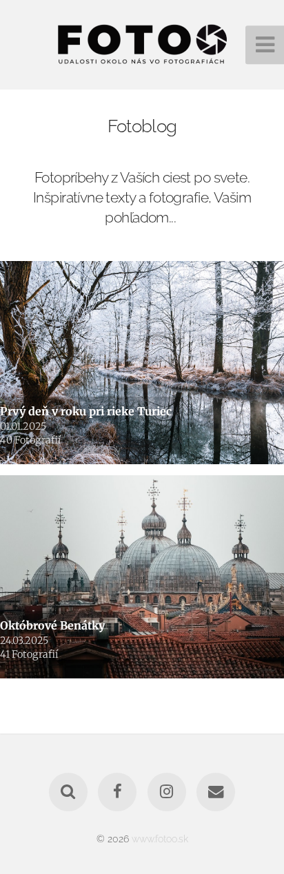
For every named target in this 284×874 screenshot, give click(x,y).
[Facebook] (117, 792)
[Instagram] (167, 792)
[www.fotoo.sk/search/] (68, 792)
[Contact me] (215, 792)
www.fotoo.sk (160, 838)
